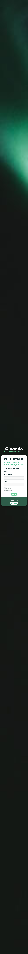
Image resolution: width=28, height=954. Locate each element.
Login (14, 494)
